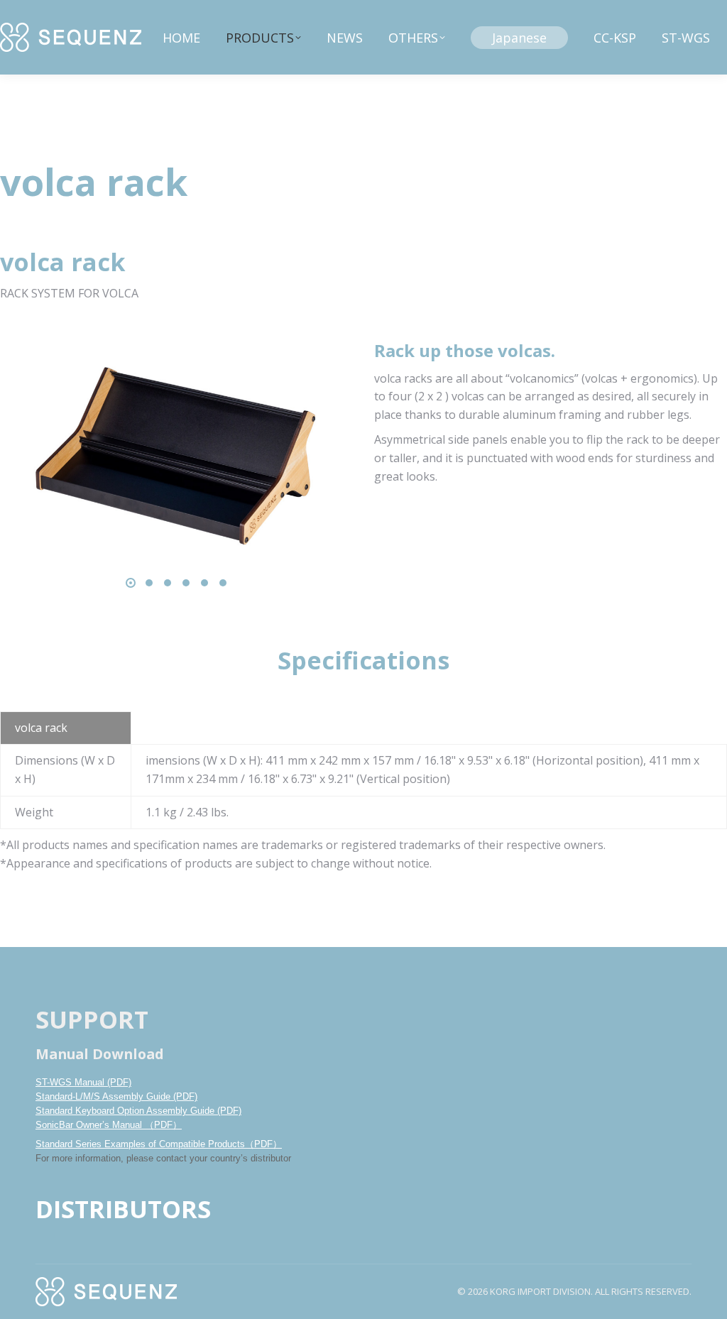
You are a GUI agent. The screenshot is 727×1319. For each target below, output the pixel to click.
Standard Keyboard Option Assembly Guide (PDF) (138, 1110)
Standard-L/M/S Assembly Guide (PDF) (116, 1096)
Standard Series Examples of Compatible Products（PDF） (158, 1144)
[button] (130, 582)
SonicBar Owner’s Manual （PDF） (108, 1125)
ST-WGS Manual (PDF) (83, 1082)
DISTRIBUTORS (123, 1209)
